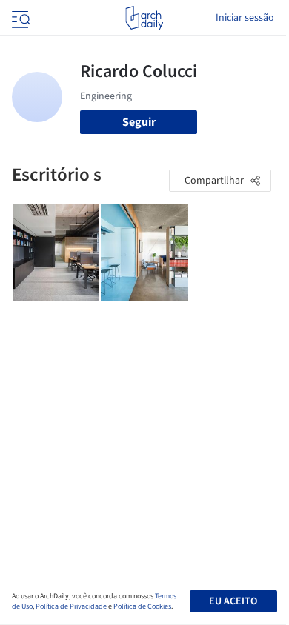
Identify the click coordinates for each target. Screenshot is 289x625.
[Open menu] (19, 17)
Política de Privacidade (71, 606)
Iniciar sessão (245, 18)
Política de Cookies (142, 606)
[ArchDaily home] (144, 18)
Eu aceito (233, 601)
